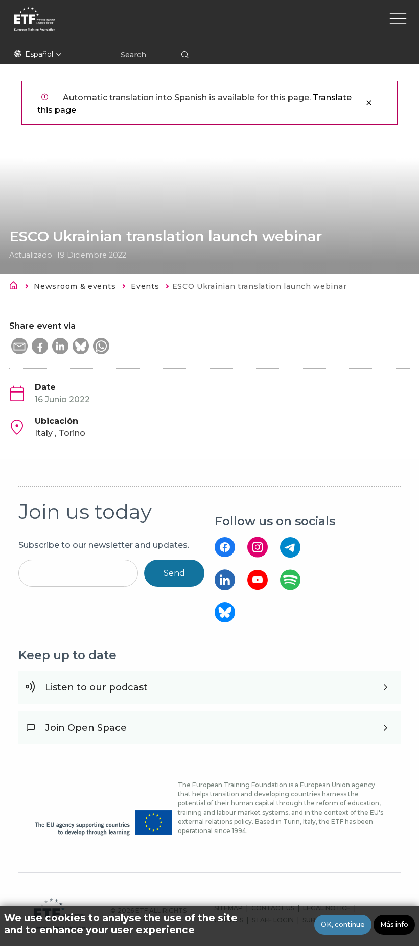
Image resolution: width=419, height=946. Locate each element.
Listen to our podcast (96, 687)
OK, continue (343, 924)
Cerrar (369, 102)
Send (174, 573)
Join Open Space (86, 727)
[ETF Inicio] (122, 25)
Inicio (16, 287)
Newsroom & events (74, 286)
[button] (19, 346)
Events (145, 286)
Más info (394, 924)
